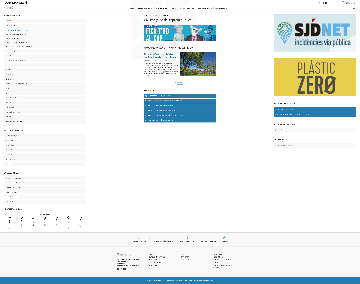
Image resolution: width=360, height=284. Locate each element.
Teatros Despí (10, 159)
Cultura (8, 55)
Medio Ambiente (11, 98)
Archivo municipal (12, 136)
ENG (338, 3)
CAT (331, 3)
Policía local (10, 107)
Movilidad (9, 102)
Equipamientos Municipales (15, 183)
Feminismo (9, 74)
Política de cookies (220, 263)
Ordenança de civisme (285, 145)
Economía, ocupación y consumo (16, 60)
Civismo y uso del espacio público (17, 30)
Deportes (9, 70)
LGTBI (8, 93)
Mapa (183, 254)
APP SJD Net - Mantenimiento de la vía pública (20, 46)
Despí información (205, 8)
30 (80, 226)
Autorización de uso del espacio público (17, 34)
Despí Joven (10, 145)
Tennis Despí (10, 164)
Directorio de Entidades (13, 178)
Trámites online (155, 260)
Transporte (185, 257)
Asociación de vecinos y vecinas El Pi (159, 96)
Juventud (9, 88)
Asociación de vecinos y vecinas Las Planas (162, 110)
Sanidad (8, 117)
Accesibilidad (218, 257)
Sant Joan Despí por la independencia (160, 120)
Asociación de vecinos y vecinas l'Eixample (161, 105)
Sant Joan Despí (15, 2)
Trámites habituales (12, 192)
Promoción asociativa (13, 112)
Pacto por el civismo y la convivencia (16, 42)
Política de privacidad (222, 260)
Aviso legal (217, 254)
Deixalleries (281, 130)
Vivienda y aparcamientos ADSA (16, 84)
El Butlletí (153, 266)
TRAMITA (173, 8)
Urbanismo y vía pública (14, 121)
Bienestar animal (11, 25)
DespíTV (225, 241)
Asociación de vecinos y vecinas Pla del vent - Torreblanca (166, 115)
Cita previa (9, 202)
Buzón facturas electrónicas (15, 197)
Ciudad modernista (187, 8)
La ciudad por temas (145, 8)
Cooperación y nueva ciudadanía (16, 51)
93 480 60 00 (121, 263)
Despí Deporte (10, 140)
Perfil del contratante (13, 187)
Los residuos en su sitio (12, 38)
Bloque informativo (157, 257)
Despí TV (9, 150)
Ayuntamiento (161, 8)
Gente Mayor (10, 79)
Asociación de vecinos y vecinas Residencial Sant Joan (165, 101)
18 (21, 224)
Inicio (132, 8)
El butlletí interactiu (208, 241)
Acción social (10, 21)
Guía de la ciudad (188, 260)
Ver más (180, 82)
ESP (334, 3)
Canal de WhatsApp (187, 241)
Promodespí (10, 154)
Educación (9, 65)
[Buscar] (354, 8)
